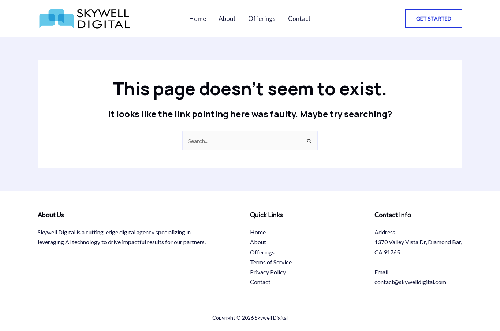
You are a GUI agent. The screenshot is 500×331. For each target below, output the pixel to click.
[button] (433, 18)
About (227, 18)
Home (197, 18)
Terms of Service (271, 262)
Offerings (262, 18)
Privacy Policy (268, 271)
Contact (299, 18)
